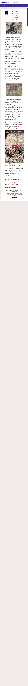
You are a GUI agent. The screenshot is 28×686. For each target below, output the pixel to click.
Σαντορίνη (14, 195)
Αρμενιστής (9, 182)
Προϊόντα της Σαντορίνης (16, 194)
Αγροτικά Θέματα (14, 193)
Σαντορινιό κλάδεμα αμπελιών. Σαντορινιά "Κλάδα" (14, 15)
